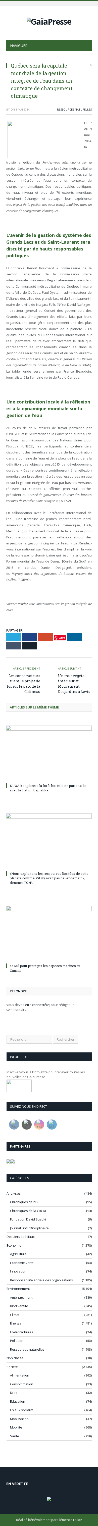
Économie (14, 1245)
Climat (14, 1314)
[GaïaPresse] (49, 20)
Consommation (21, 1384)
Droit (13, 1392)
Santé (14, 1436)
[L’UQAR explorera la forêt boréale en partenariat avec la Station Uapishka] (49, 753)
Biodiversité (19, 1306)
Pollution (16, 1340)
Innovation (18, 1271)
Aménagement (21, 1297)
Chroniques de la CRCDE (28, 1210)
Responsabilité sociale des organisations (41, 1280)
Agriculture (18, 1254)
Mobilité (16, 1427)
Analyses (14, 1193)
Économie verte (22, 1262)
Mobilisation (19, 1418)
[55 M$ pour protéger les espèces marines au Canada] (49, 934)
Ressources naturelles (74, 109)
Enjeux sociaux (21, 1410)
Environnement (18, 1288)
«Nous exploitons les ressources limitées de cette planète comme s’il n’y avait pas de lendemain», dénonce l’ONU (49, 878)
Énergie (16, 1323)
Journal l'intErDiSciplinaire (29, 1228)
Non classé (15, 1358)
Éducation (17, 1401)
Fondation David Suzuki (28, 1219)
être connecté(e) (37, 1004)
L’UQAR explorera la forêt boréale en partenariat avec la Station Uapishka (48, 787)
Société (12, 1366)
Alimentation (19, 1375)
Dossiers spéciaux (21, 1236)
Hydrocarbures (21, 1332)
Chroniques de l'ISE (24, 1202)
